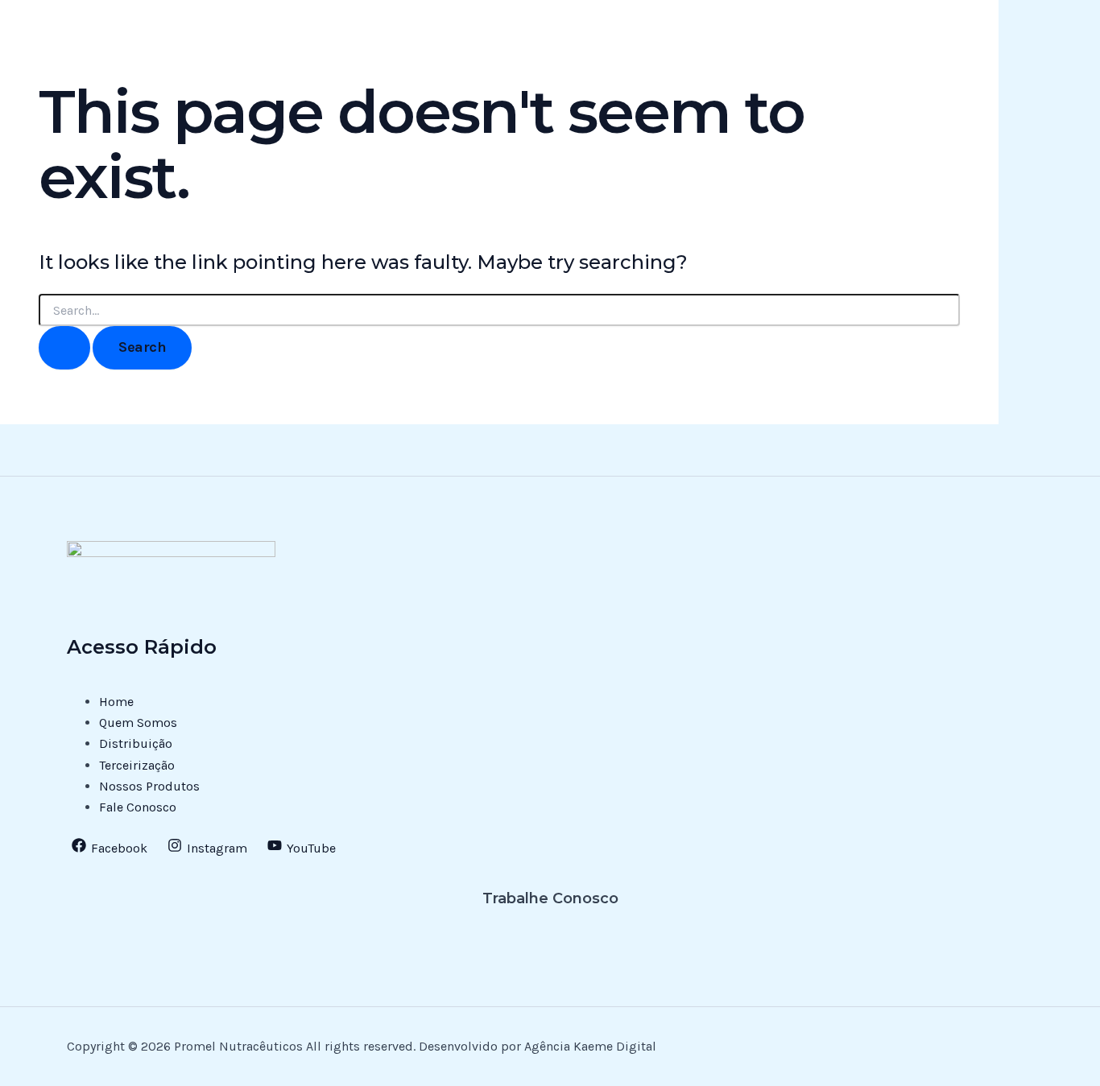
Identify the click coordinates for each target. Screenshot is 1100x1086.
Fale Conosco (137, 807)
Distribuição (135, 743)
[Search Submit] (64, 347)
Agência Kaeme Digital (588, 1046)
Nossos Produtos (149, 786)
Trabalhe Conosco (550, 898)
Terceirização (137, 765)
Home (116, 701)
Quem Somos (138, 722)
